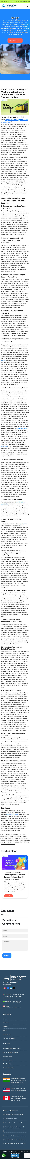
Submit (6, 955)
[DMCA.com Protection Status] (15, 1156)
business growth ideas (11, 834)
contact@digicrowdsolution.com (12, 1008)
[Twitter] (14, 988)
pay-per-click (23, 524)
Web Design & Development (11, 1048)
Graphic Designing (8, 1067)
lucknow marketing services (9, 840)
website (3, 360)
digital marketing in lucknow (13, 837)
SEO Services (7, 1056)
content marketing (21, 428)
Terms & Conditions (9, 1038)
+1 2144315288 (16, 1003)
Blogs (5, 1030)
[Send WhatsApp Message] (4, 1155)
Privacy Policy (7, 1034)
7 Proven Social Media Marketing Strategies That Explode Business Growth (14, 874)
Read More (8, 896)
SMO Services (7, 1060)
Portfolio (5, 1026)
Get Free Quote (15, 40)
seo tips (9, 842)
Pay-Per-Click (7, 1064)
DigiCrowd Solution (12, 814)
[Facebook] (7, 988)
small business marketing (21, 842)
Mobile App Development (11, 1052)
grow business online (21, 838)
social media (4, 446)
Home (5, 1019)
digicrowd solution (15, 836)
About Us (6, 1022)
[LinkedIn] (10, 988)
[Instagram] (4, 988)
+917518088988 (16, 1001)
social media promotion (8, 844)
